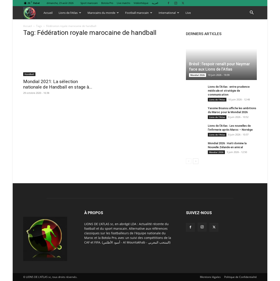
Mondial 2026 (197, 74)
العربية (155, 3)
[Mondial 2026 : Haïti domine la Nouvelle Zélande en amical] (194, 147)
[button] (251, 13)
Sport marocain (89, 3)
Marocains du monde (101, 13)
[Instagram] (175, 3)
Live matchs (123, 3)
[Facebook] (168, 3)
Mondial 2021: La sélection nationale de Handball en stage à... (57, 84)
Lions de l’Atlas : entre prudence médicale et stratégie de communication (229, 90)
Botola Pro (107, 3)
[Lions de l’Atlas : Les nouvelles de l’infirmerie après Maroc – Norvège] (194, 130)
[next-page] (195, 161)
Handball (29, 74)
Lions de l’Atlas (68, 13)
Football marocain (137, 13)
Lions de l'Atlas (217, 99)
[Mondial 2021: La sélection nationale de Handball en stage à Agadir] (58, 58)
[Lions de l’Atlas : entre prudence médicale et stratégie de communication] (194, 91)
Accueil (48, 13)
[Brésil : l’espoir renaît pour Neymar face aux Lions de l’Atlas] (221, 60)
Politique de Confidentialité (240, 277)
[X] (183, 3)
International (167, 13)
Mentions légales (210, 277)
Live (188, 13)
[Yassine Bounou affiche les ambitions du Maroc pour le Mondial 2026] (194, 112)
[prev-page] (188, 161)
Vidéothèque (141, 3)
